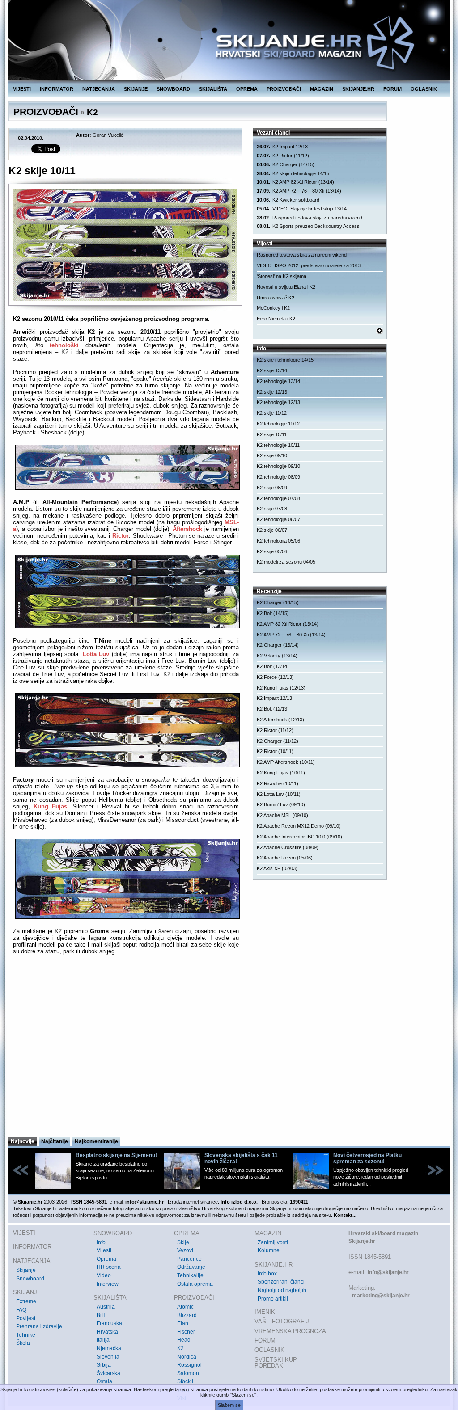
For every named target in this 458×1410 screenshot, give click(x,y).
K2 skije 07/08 (272, 508)
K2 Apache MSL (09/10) (282, 815)
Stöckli (185, 1381)
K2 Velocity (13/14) (277, 655)
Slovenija (108, 1357)
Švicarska (108, 1373)
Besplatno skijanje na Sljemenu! (116, 1155)
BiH (101, 1315)
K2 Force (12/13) (275, 677)
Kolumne (269, 1250)
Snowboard (30, 1278)
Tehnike (25, 1335)
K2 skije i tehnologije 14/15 (293, 173)
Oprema (106, 1259)
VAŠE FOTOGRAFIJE (283, 1321)
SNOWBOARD (173, 89)
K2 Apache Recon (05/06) (285, 857)
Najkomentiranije (96, 1141)
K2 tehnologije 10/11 (278, 445)
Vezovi (185, 1250)
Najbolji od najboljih (282, 1290)
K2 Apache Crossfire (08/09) (287, 847)
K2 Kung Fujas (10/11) (281, 772)
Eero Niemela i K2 (276, 318)
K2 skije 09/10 (272, 455)
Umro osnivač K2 (275, 297)
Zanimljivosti (273, 1242)
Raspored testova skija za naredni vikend (309, 217)
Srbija (104, 1365)
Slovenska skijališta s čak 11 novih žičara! (241, 1158)
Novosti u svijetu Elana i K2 (286, 287)
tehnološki (64, 345)
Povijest (25, 1318)
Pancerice (189, 1259)
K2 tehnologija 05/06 (278, 540)
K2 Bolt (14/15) (273, 613)
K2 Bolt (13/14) (273, 666)
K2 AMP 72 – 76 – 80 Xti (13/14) (299, 191)
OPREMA (247, 89)
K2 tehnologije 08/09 (278, 477)
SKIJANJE (136, 89)
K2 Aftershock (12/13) (280, 719)
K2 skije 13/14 (272, 370)
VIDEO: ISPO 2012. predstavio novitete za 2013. (309, 265)
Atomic (185, 1307)
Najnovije (22, 1141)
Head (184, 1340)
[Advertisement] (126, 1048)
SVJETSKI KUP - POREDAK (277, 1363)
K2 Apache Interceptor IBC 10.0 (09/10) (299, 836)
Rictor (120, 535)
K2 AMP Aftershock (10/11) (286, 762)
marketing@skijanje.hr (381, 1295)
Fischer (186, 1332)
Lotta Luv (96, 654)
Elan (182, 1323)
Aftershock (187, 529)
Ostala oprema (195, 1284)
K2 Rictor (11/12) (283, 155)
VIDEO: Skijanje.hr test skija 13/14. (302, 208)
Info (101, 1242)
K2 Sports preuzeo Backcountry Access (308, 226)
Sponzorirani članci (281, 1282)
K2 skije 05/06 (272, 551)
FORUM (392, 89)
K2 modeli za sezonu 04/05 (286, 561)
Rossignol (189, 1365)
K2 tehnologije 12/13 (278, 402)
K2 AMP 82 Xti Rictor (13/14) (295, 182)
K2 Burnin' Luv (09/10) (281, 804)
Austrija (106, 1307)
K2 (92, 112)
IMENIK (264, 1312)
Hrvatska (107, 1332)
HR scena (109, 1267)
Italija (103, 1340)
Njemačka (109, 1348)
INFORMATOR (56, 89)
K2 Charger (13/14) (278, 645)
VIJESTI (22, 89)
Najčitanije (54, 1141)
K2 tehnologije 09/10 (278, 466)
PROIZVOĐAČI (284, 89)
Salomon (188, 1373)
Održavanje (191, 1267)
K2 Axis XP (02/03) (277, 868)
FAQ (21, 1310)
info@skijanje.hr (388, 1272)
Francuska (109, 1323)
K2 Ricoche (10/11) (277, 783)
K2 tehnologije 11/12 (278, 423)
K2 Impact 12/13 (282, 146)
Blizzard (187, 1315)
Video (104, 1275)
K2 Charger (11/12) (277, 741)
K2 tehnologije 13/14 (278, 381)
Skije (183, 1242)
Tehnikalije (190, 1275)
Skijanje (26, 1270)
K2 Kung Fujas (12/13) (281, 687)
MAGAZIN (321, 89)
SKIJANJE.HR (358, 89)
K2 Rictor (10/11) (275, 751)
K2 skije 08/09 (272, 487)
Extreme (26, 1301)
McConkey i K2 (273, 308)
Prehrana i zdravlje (39, 1326)
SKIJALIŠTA (213, 89)
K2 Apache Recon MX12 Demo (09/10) (299, 826)
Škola (23, 1343)
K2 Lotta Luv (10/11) (279, 794)
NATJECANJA (98, 89)
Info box (267, 1274)
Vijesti (104, 1250)
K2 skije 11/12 (272, 413)
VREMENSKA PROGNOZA (290, 1331)
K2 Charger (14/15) (285, 164)
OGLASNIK (424, 89)
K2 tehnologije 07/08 (278, 498)
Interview (108, 1284)
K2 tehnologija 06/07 (278, 519)
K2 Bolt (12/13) (273, 708)
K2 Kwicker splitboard (288, 199)
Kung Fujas (50, 806)
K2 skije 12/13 (272, 392)
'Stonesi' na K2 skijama (281, 276)
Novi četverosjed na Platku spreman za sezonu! (367, 1158)
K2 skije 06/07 (272, 530)
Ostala (104, 1381)
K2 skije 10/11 (272, 434)
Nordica (186, 1357)
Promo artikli (273, 1299)
